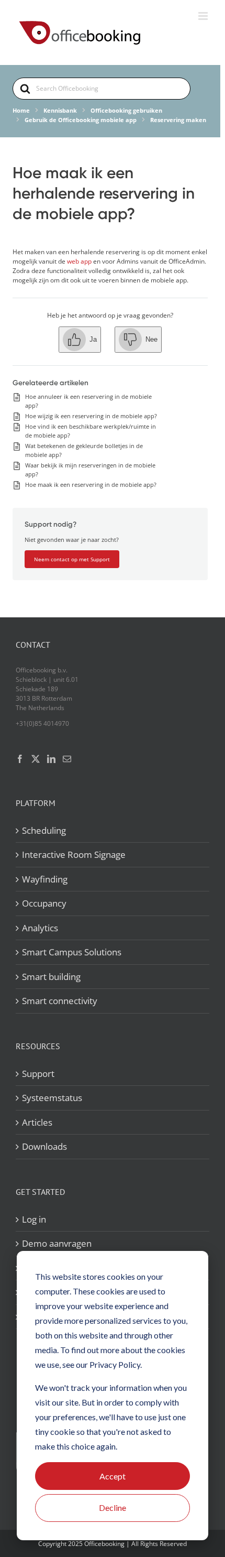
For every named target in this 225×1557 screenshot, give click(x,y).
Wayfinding (45, 879)
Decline (112, 1507)
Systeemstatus (52, 1098)
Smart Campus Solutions (71, 952)
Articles (37, 1122)
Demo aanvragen (57, 1243)
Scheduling (44, 830)
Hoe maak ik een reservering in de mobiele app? (90, 484)
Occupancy (44, 903)
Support (38, 1074)
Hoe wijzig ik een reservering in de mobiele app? (91, 416)
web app (78, 261)
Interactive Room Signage (74, 854)
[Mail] (67, 759)
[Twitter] (35, 759)
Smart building (51, 977)
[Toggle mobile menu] (203, 15)
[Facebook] (20, 759)
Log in (34, 1219)
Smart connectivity (59, 1001)
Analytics (40, 928)
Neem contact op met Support (72, 559)
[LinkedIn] (51, 759)
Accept (112, 1476)
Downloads (44, 1146)
